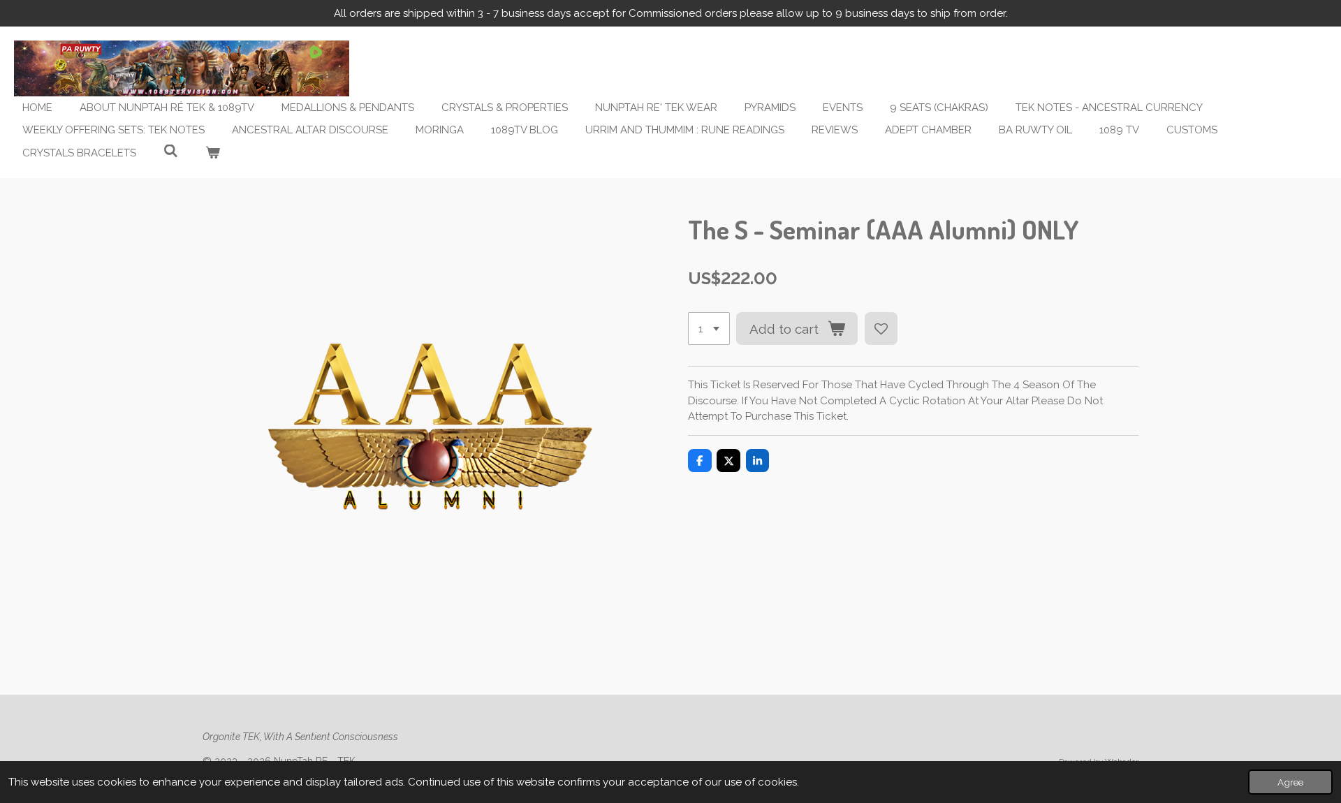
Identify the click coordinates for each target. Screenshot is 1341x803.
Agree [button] (1290, 782)
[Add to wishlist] (881, 328)
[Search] (170, 151)
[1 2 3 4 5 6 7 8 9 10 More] (709, 328)
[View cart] (212, 153)
